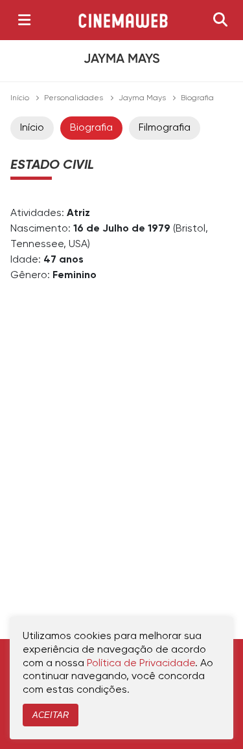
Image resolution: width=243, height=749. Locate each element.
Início (19, 98)
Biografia (91, 128)
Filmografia (165, 128)
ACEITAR (50, 715)
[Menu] (24, 20)
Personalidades (73, 98)
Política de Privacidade (141, 663)
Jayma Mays (142, 98)
